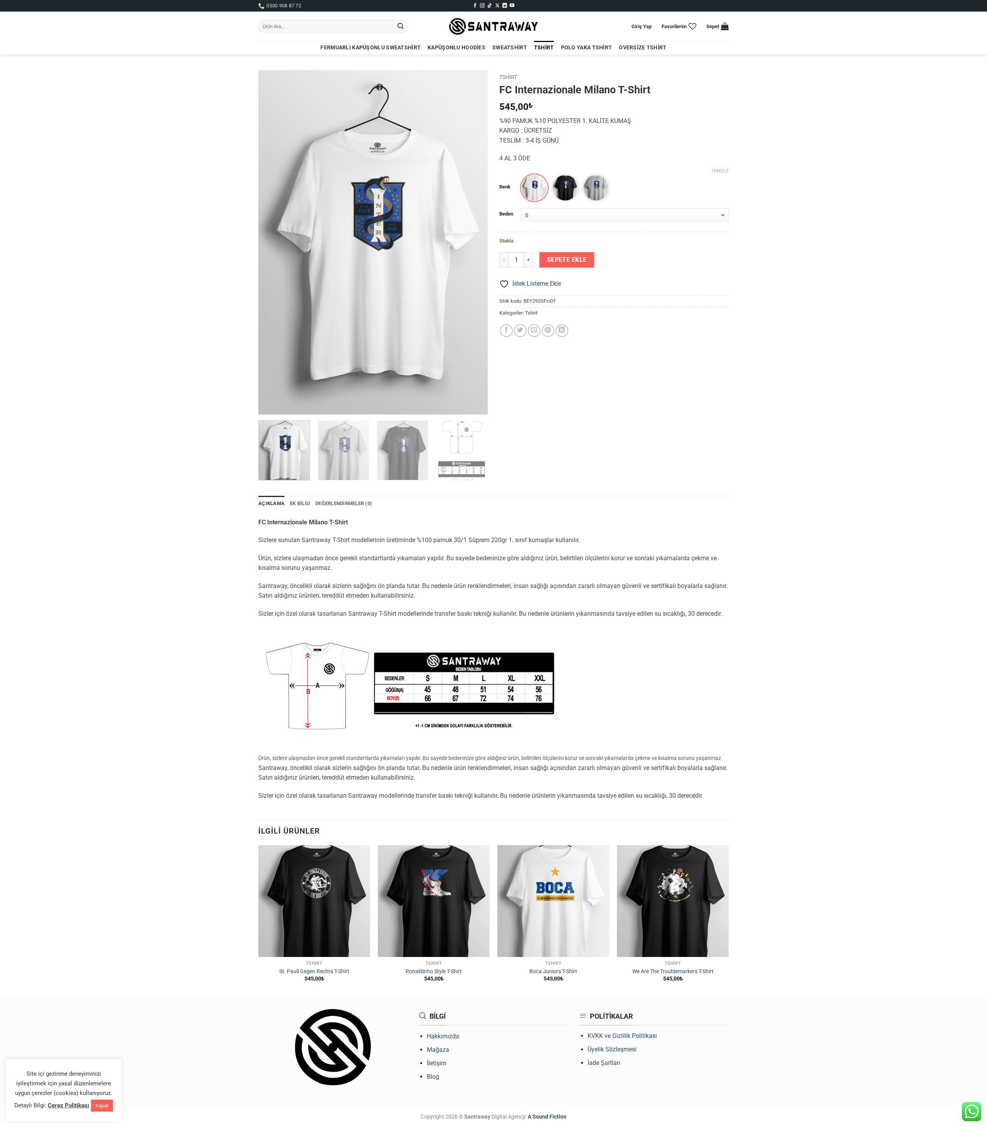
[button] (642, 26)
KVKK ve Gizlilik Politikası (622, 1035)
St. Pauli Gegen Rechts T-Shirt (314, 971)
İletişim (436, 1063)
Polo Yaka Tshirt (586, 47)
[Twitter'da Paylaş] (520, 330)
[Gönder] (400, 26)
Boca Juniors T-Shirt (553, 971)
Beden (506, 214)
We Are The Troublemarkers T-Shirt (673, 971)
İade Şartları (604, 1062)
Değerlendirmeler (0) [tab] (343, 503)
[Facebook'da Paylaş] (506, 330)
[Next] (473, 242)
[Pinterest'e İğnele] (548, 330)
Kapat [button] (102, 1105)
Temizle (720, 171)
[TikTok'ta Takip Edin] (489, 5)
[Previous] (273, 242)
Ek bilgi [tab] (300, 503)
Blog (433, 1076)
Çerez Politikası (68, 1105)
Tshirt (544, 47)
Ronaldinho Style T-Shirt (434, 971)
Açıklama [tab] (271, 503)
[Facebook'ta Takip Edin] (475, 5)
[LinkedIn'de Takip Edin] (504, 5)
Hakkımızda (443, 1036)
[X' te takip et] (497, 5)
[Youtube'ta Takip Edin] (512, 5)
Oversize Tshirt (642, 47)
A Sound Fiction (546, 1117)
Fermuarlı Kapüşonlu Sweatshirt (370, 47)
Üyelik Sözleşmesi (612, 1049)
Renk (504, 187)
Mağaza (438, 1049)
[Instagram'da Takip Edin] (482, 5)
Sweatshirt (509, 47)
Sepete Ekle (567, 259)
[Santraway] (493, 26)
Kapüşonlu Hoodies (456, 47)
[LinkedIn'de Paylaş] (562, 330)
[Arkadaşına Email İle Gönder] (534, 330)
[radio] (534, 187)
